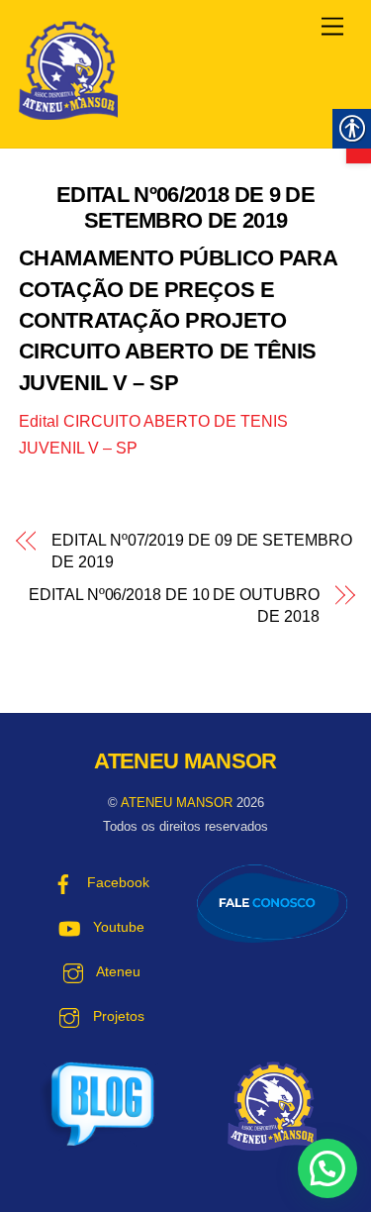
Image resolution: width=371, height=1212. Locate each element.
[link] (332, 27)
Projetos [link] (116, 1016)
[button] (327, 1168)
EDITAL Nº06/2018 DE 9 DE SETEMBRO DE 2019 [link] (185, 207)
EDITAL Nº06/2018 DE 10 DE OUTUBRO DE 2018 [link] (174, 605)
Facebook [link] (116, 882)
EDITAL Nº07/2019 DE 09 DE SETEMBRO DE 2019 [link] (201, 551)
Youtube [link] (116, 927)
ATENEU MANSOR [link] (176, 802)
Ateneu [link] (116, 971)
